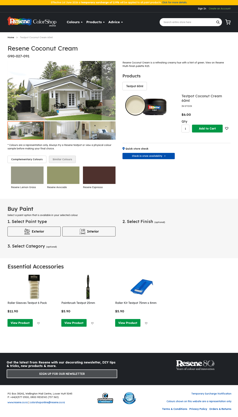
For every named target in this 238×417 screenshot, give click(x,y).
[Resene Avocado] (63, 175)
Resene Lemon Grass (23, 187)
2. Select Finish (143, 221)
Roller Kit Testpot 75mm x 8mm (135, 303)
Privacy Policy (198, 409)
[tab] (26, 159)
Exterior (38, 231)
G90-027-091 (18, 56)
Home (11, 37)
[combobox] (191, 22)
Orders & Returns (220, 409)
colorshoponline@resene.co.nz (47, 402)
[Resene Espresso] (99, 175)
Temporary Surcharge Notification (211, 393)
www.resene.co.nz (17, 402)
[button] (109, 90)
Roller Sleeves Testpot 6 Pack (27, 303)
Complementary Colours (27, 159)
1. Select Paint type (27, 221)
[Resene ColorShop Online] (32, 23)
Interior (93, 231)
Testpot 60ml (134, 86)
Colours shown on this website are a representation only (199, 401)
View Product (20, 323)
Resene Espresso (93, 187)
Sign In (202, 8)
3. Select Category (32, 246)
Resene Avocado (57, 187)
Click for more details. (174, 2)
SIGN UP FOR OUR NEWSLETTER (62, 374)
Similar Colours (62, 159)
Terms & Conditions (174, 409)
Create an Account (220, 8)
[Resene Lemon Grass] (27, 175)
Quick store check (136, 148)
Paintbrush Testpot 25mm (78, 303)
